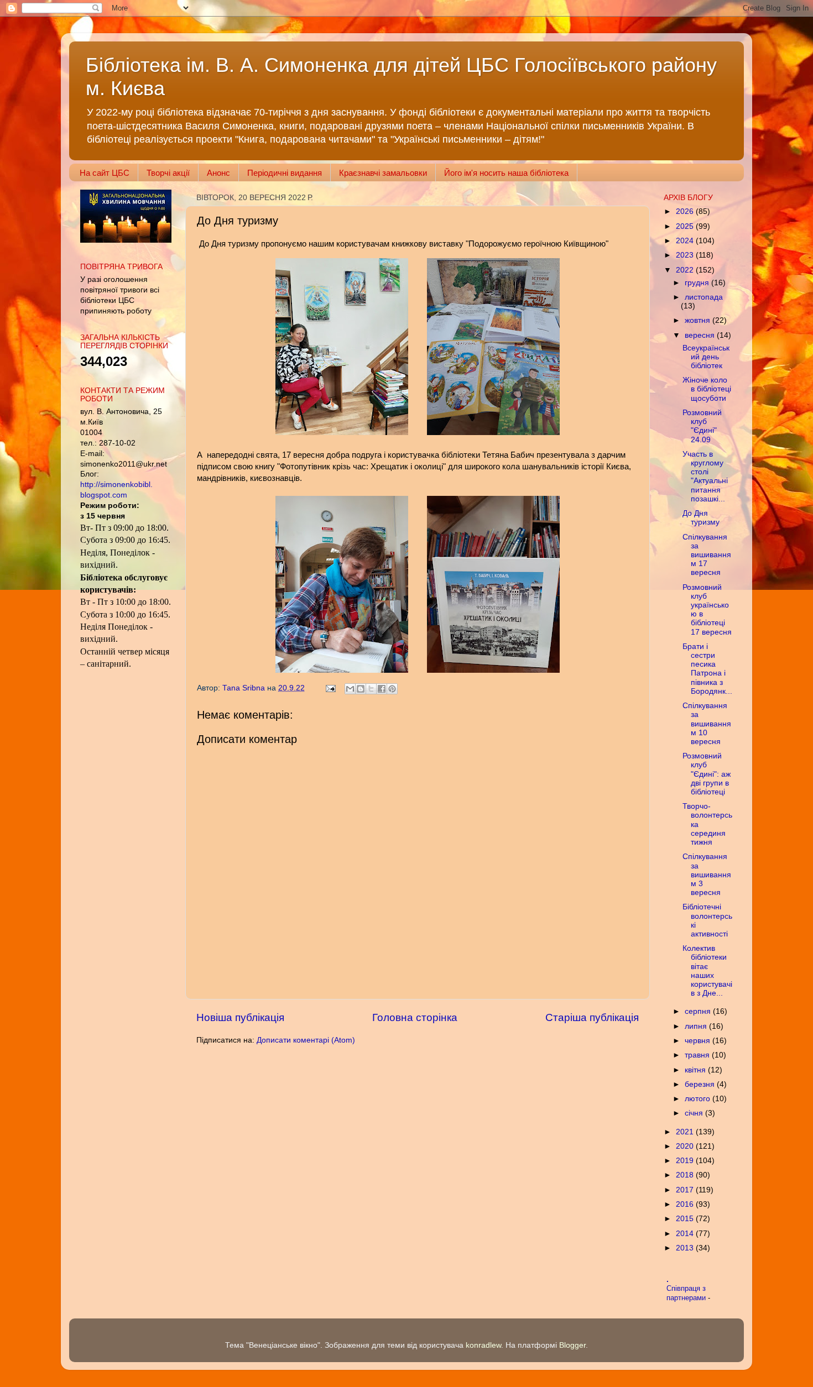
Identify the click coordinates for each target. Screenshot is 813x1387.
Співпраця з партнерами (687, 1293)
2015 (686, 1219)
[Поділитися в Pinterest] (392, 688)
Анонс (218, 172)
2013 (686, 1248)
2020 (686, 1146)
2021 (686, 1132)
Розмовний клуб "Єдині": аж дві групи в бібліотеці (706, 774)
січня (695, 1113)
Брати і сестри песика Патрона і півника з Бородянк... (707, 668)
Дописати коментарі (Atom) (306, 1040)
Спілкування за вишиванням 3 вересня (706, 874)
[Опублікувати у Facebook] (381, 688)
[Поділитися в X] (371, 688)
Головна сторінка (414, 1017)
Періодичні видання (284, 172)
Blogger (572, 1345)
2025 (686, 226)
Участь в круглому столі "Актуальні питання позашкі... (705, 476)
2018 (686, 1175)
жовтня (698, 320)
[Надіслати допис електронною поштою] (330, 688)
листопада (704, 297)
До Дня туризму (701, 517)
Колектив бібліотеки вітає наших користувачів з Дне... (707, 970)
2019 (686, 1160)
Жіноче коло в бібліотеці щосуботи (706, 389)
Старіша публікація (592, 1017)
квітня (696, 1070)
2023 (686, 255)
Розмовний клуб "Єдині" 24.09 (702, 426)
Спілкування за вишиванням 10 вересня (706, 724)
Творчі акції (168, 172)
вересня (701, 335)
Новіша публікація (240, 1017)
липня (697, 1026)
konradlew (483, 1345)
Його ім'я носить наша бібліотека (506, 172)
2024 (686, 241)
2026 (686, 211)
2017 (686, 1190)
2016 (686, 1204)
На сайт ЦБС (104, 172)
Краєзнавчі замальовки (383, 172)
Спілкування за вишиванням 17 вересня (706, 555)
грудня (698, 283)
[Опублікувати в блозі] (360, 688)
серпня (699, 1011)
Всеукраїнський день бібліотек (705, 357)
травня (698, 1055)
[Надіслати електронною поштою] (350, 688)
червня (698, 1041)
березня (701, 1084)
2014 (686, 1233)
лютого (698, 1099)
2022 (686, 270)
